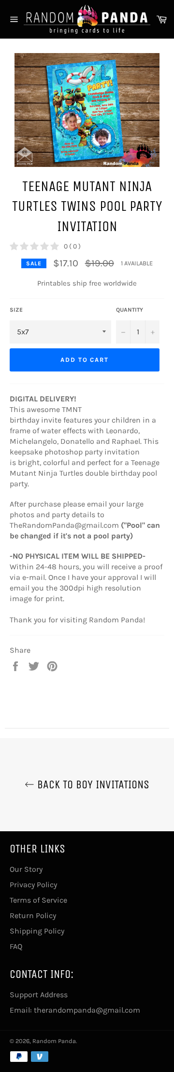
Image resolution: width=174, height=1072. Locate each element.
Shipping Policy (37, 930)
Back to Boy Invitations (91, 784)
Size (16, 309)
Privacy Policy (33, 884)
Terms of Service (38, 900)
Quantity (129, 309)
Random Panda (54, 1041)
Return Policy (33, 915)
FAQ (16, 946)
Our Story (26, 869)
